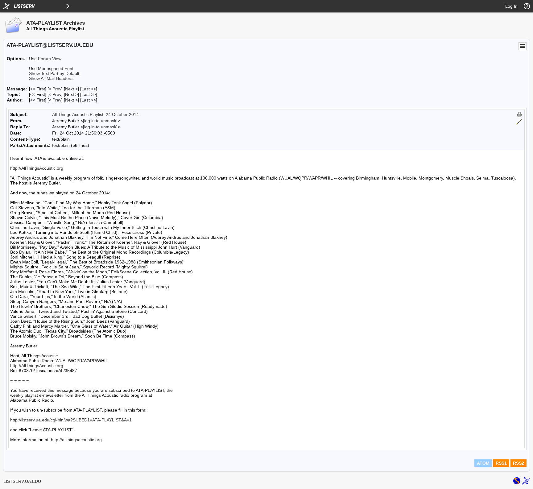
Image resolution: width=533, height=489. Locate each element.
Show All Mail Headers (50, 78)
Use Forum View (45, 58)
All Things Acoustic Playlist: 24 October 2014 (95, 114)
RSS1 (501, 463)
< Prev (55, 88)
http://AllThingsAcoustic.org (36, 168)
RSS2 (518, 463)
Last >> (88, 88)
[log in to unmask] (100, 120)
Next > (71, 88)
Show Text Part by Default (54, 73)
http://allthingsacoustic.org (76, 439)
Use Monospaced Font (51, 68)
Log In (511, 6)
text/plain (61, 145)
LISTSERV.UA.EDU (22, 481)
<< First (37, 88)
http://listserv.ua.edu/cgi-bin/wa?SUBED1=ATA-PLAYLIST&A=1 (71, 419)
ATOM (483, 463)
